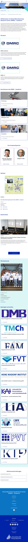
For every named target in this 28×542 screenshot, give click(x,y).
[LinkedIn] (15, 524)
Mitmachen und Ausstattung (7, 58)
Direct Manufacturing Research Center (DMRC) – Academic (11, 1)
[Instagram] (10, 524)
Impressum (14, 505)
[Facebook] (13, 524)
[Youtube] (17, 524)
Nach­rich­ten (4, 214)
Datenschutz (13, 520)
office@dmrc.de (14, 501)
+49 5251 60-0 (14, 532)
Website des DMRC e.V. (6, 82)
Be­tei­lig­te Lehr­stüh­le (3, 10)
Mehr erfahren (5, 105)
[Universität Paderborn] (14, 537)
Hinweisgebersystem (21, 520)
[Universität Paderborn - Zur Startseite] (1, 1)
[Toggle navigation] (8, 10)
